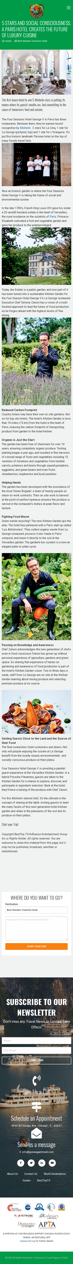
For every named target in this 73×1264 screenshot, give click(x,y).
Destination (11, 904)
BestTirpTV (43, 1180)
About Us (12, 1173)
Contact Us (30, 1173)
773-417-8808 (39, 1099)
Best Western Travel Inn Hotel (32, 41)
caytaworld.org (27, 1241)
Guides (27, 1180)
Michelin (25, 128)
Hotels (8, 41)
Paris (53, 216)
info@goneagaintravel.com (38, 1152)
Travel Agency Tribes (57, 1257)
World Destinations (55, 1173)
